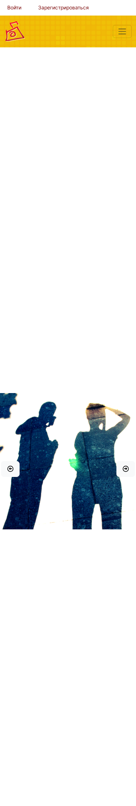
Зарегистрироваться (63, 7)
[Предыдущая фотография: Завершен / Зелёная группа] (10, 469)
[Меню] (122, 31)
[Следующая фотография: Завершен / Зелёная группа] (125, 469)
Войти (14, 7)
